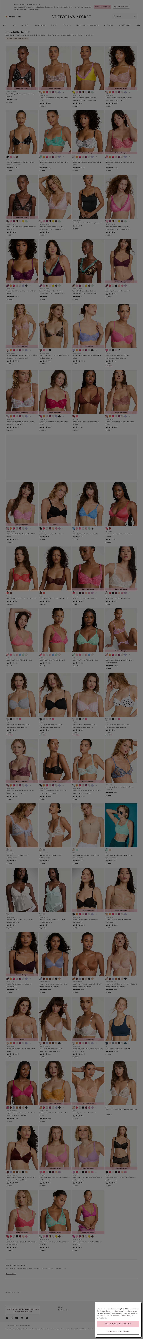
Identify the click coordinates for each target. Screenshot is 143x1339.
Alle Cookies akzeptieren (118, 1324)
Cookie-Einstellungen (118, 1331)
